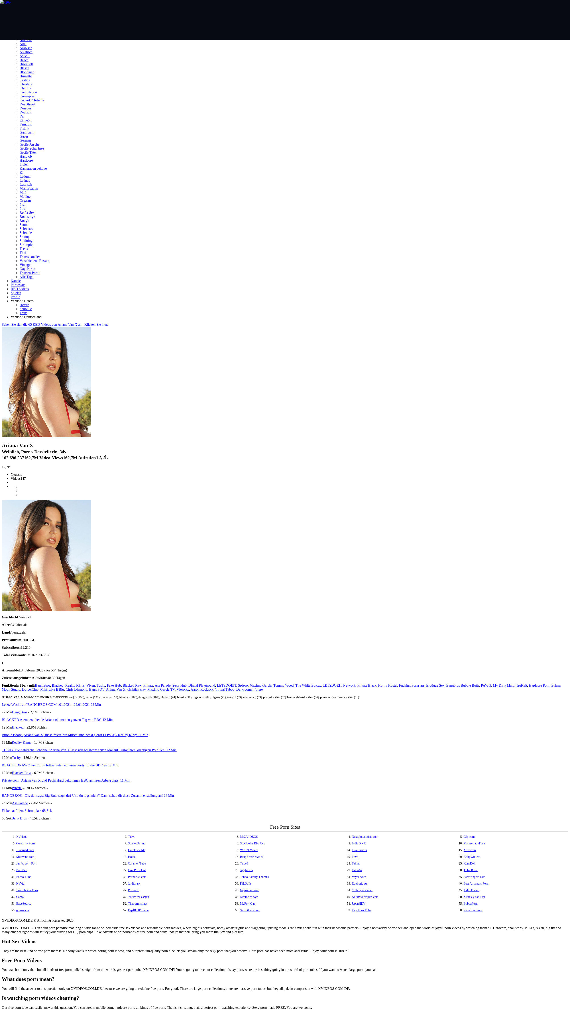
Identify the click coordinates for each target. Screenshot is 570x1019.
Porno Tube (23, 877)
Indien (24, 164)
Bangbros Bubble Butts (462, 685)
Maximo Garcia (261, 685)
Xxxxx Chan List (474, 897)
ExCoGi (357, 870)
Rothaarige (27, 216)
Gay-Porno (27, 269)
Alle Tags (26, 277)
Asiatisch (26, 52)
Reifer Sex (27, 212)
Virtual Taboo (224, 689)
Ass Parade (163, 685)
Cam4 (20, 897)
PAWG (486, 685)
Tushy (101, 685)
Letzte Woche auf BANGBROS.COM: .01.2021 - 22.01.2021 (51, 704)
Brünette (26, 76)
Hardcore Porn (539, 685)
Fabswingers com (474, 877)
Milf (23, 192)
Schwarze (26, 229)
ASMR (25, 56)
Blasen (24, 68)
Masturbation (29, 188)
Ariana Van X (116, 689)
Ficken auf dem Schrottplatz (27, 811)
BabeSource (23, 903)
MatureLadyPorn (474, 843)
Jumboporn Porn (26, 863)
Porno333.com (137, 877)
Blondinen (27, 72)
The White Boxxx (308, 685)
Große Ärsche (29, 144)
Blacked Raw (132, 685)
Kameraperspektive (33, 168)
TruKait (521, 685)
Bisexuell (26, 64)
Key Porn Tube (361, 910)
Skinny (25, 237)
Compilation (28, 92)
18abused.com (25, 850)
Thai (23, 253)
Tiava (131, 836)
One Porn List (137, 870)
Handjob (26, 156)
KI (21, 172)
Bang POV (96, 689)
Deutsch (25, 112)
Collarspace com (362, 890)
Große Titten (28, 152)
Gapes (24, 136)
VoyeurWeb (359, 877)
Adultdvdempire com (365, 897)
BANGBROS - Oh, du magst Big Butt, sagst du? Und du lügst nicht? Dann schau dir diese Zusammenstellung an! (88, 795)
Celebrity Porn (25, 843)
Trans (23, 313)
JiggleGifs (246, 870)
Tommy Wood (283, 685)
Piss (22, 204)
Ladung (25, 176)
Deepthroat (27, 104)
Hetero (24, 305)
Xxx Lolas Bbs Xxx (252, 843)
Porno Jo (133, 890)
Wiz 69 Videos (249, 850)
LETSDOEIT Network (339, 685)
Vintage (25, 265)
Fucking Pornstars (411, 685)
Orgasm (25, 200)
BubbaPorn (471, 903)
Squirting (26, 241)
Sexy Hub (179, 685)
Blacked (57, 685)
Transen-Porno (30, 273)
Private (148, 685)
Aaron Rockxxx (202, 689)
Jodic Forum (471, 890)
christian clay (136, 689)
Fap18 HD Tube (138, 910)
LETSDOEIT (226, 685)
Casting (25, 80)
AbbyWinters (472, 856)
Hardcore (26, 160)
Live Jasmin (359, 850)
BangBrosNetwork (251, 856)
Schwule (26, 233)
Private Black (366, 685)
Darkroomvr (244, 689)
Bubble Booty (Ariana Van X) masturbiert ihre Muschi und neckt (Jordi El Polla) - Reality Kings (75, 735)
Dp (22, 116)
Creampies (27, 96)
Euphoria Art (360, 883)
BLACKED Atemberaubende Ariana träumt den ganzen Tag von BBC (57, 720)
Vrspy (259, 689)
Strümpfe (26, 245)
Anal (23, 44)
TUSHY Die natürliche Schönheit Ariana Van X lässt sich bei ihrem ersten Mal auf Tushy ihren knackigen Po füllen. (89, 750)
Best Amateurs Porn (476, 883)
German (25, 140)
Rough (24, 220)
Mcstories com (249, 897)
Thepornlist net (137, 903)
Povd (355, 856)
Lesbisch (26, 184)
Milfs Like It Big (52, 689)
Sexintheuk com (250, 910)
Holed (132, 856)
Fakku (356, 863)
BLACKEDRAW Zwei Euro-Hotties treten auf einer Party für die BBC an (60, 765)
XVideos (21, 836)
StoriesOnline (136, 843)
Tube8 (244, 863)
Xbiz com (470, 850)
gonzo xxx (22, 910)
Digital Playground (201, 685)
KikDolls (245, 883)
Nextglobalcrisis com (365, 836)
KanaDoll (470, 863)
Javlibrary (134, 883)
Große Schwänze (32, 148)
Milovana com (25, 856)
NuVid (20, 883)
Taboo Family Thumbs (254, 877)
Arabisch (26, 48)
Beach (24, 60)
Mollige (25, 196)
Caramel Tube (137, 863)
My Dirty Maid (503, 685)
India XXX (359, 843)
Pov (22, 208)
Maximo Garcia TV (161, 689)
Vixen (90, 685)
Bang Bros (42, 685)
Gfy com (469, 836)
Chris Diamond (76, 689)
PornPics (21, 870)
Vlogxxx (183, 689)
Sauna (24, 224)
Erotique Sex (435, 685)
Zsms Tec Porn (473, 910)
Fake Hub (114, 685)
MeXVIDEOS (249, 836)
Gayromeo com (249, 890)
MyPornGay (247, 903)
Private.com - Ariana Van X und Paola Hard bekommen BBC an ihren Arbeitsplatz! (66, 780)
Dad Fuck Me (136, 850)
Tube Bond (471, 870)
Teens (24, 249)
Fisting (24, 128)
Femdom (26, 124)
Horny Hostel (387, 685)
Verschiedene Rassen (34, 261)
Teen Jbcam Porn (27, 890)
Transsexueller (30, 257)
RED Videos (20, 289)
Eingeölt (25, 120)
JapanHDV (358, 903)
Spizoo (243, 685)
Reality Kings (75, 685)
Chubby (25, 88)
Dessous (25, 108)
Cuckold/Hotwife (32, 100)
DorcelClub (30, 689)
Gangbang (27, 132)
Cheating (26, 84)
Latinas (25, 180)
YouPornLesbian (138, 897)
